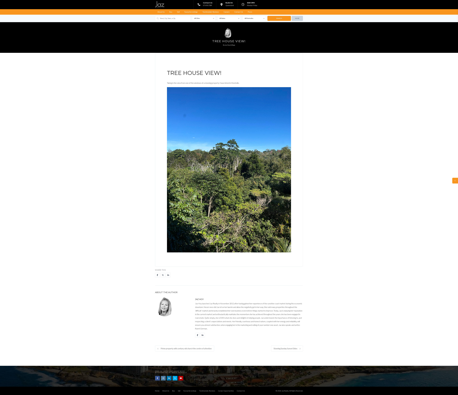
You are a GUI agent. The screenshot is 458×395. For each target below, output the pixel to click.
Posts (250, 12)
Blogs (233, 45)
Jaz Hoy (227, 45)
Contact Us (238, 12)
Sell (178, 12)
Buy (170, 12)
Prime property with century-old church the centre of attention (186, 348)
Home (157, 391)
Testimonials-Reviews (210, 12)
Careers (227, 12)
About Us (161, 12)
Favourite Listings (191, 12)
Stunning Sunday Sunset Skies (286, 348)
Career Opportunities (226, 391)
